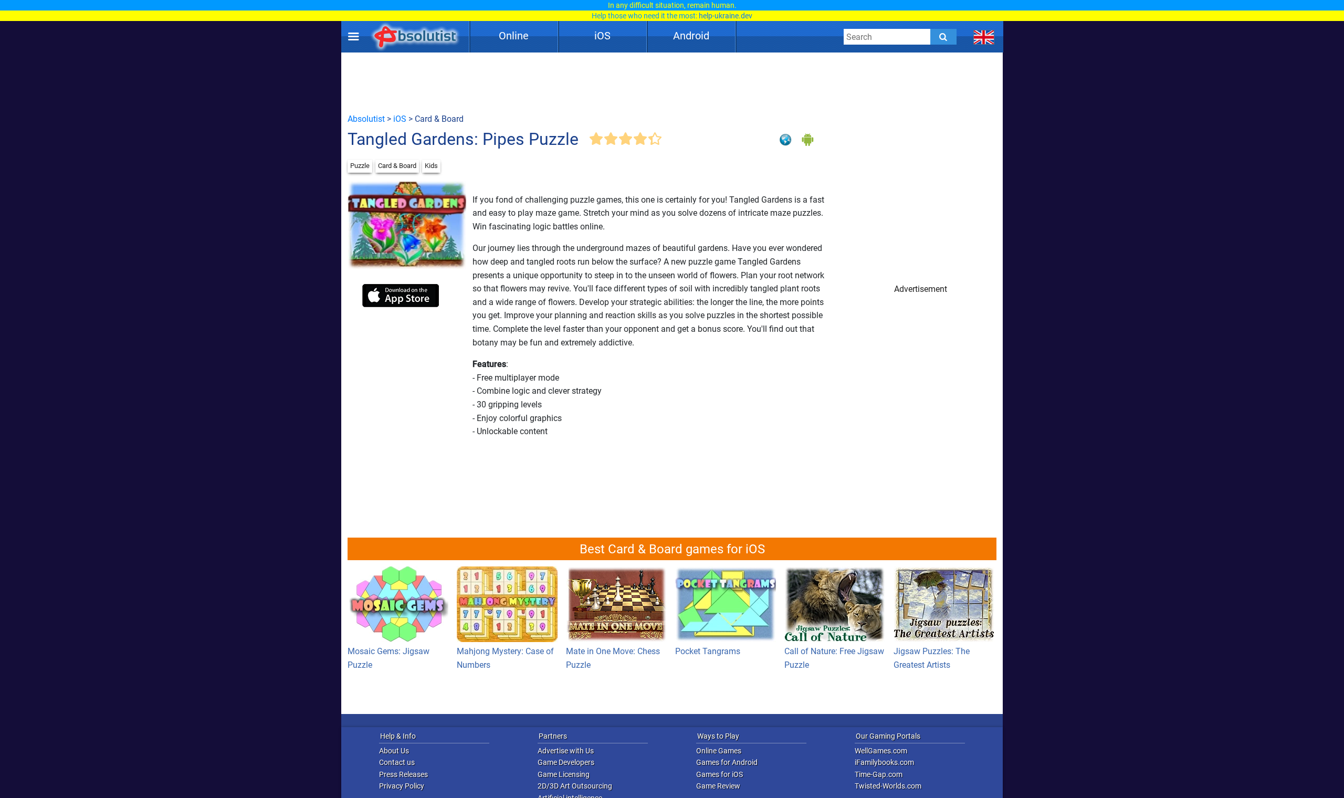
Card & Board (397, 166)
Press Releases (403, 774)
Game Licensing (564, 774)
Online (514, 35)
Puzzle (360, 166)
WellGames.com (881, 751)
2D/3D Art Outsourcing (575, 786)
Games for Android (727, 762)
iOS (602, 35)
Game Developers (566, 762)
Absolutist (366, 119)
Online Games (718, 751)
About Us (394, 751)
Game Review (718, 786)
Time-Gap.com (878, 774)
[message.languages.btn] (984, 36)
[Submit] (943, 37)
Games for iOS (719, 774)
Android (691, 35)
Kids (431, 166)
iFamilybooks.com (884, 762)
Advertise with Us (566, 751)
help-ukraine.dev (725, 16)
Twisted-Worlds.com (888, 786)
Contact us (397, 762)
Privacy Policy (401, 786)
